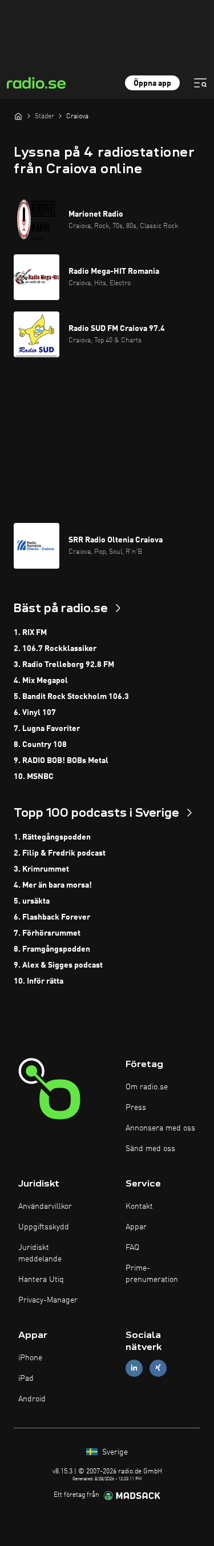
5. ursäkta (32, 901)
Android (32, 1399)
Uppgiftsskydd (43, 1227)
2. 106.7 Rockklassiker (55, 649)
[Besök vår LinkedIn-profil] (134, 1368)
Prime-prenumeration (152, 1274)
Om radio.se (147, 1087)
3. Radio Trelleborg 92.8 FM (64, 665)
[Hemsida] (18, 116)
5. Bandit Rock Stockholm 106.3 (71, 697)
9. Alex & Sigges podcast (58, 965)
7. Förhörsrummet (47, 933)
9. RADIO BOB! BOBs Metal (61, 761)
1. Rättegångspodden (52, 837)
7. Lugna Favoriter (47, 729)
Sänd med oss (150, 1149)
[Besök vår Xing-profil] (158, 1368)
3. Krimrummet (41, 869)
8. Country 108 (40, 745)
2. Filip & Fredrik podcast (60, 853)
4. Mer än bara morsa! (53, 885)
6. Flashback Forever (52, 917)
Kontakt (139, 1207)
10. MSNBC (34, 777)
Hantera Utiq (41, 1280)
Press (136, 1108)
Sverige (114, 1452)
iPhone (30, 1358)
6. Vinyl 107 (35, 713)
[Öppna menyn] (200, 83)
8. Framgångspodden (52, 949)
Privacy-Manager (48, 1300)
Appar (136, 1227)
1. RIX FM (30, 633)
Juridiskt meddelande (40, 1253)
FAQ (132, 1248)
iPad (26, 1379)
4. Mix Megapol (41, 681)
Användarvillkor (45, 1207)
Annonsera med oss (160, 1128)
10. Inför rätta (38, 981)
